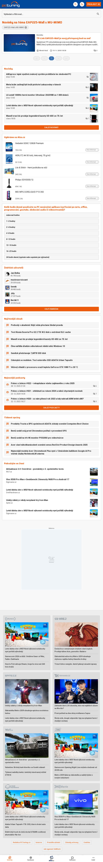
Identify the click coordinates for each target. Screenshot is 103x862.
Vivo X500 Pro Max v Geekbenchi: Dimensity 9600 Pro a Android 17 (37, 479)
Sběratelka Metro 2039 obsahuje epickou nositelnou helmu (26, 711)
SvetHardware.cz (13, 492)
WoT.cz (9, 472)
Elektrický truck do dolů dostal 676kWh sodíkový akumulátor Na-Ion (25, 833)
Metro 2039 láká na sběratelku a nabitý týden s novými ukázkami (74, 776)
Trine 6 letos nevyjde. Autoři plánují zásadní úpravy (76, 664)
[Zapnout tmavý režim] (82, 4)
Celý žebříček (51, 309)
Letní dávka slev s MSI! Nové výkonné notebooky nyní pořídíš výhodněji (39, 490)
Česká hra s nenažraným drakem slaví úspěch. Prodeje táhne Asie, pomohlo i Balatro (74, 650)
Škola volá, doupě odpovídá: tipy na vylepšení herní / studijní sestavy (76, 719)
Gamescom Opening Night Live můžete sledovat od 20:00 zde (76, 768)
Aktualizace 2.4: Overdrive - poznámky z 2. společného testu (35, 469)
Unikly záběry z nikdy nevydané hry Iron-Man (27, 500)
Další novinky (51, 127)
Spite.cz (9, 503)
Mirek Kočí (43, 50)
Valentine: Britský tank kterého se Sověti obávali (25, 767)
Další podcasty (51, 408)
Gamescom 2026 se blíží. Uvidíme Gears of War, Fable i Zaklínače (25, 657)
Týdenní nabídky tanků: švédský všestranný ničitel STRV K (25, 773)
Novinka (40, 35)
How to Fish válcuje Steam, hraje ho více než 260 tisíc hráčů (25, 665)
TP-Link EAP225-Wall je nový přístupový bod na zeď (63, 38)
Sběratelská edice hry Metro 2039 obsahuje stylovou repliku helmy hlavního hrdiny (73, 657)
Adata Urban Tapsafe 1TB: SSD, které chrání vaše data (25, 825)
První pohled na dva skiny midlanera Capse (72, 713)
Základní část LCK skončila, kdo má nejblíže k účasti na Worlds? (76, 707)
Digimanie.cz (11, 482)
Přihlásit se (93, 4)
